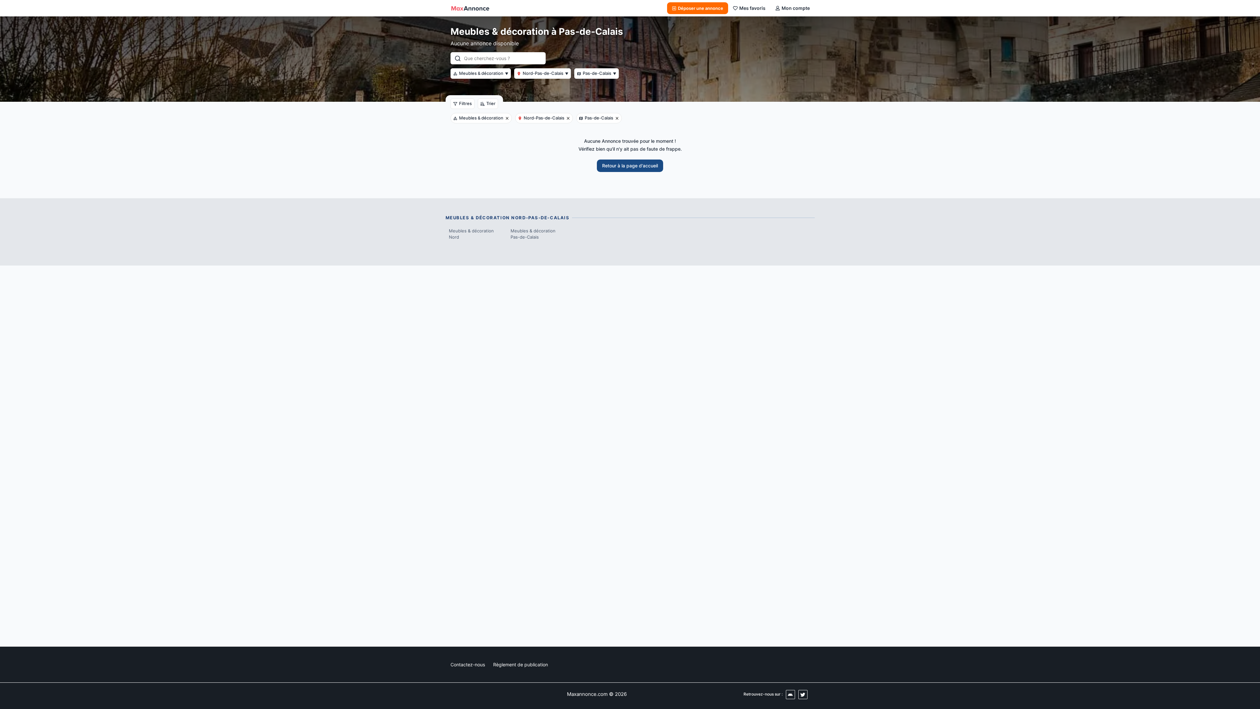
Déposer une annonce (700, 8)
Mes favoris (752, 8)
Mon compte (796, 8)
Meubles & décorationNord (471, 234)
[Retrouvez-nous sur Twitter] (803, 694)
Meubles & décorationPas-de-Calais (533, 234)
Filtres (465, 103)
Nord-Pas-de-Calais (545, 73)
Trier (490, 103)
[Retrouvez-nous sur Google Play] (790, 694)
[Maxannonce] (470, 8)
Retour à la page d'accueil (630, 165)
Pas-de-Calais (599, 73)
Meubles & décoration (483, 73)
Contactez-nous (468, 664)
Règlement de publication (520, 664)
